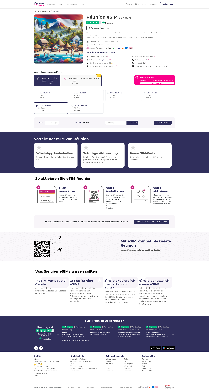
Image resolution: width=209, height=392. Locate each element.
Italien (108, 361)
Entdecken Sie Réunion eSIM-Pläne (151, 222)
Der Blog (37, 376)
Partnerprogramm (41, 366)
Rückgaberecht (76, 366)
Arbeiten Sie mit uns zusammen (47, 371)
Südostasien (146, 369)
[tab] (47, 80)
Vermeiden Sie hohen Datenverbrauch (85, 369)
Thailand (127, 369)
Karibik (144, 364)
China (108, 369)
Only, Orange (104, 60)
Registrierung (167, 4)
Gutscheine (74, 371)
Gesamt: (78, 123)
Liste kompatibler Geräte (148, 250)
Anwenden (132, 123)
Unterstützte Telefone (78, 359)
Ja (147, 60)
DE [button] (138, 4)
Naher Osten (147, 361)
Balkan (126, 359)
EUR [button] (144, 4)
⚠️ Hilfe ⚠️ (38, 364)
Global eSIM (111, 359)
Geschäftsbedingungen (107, 387)
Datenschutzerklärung (73, 387)
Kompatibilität (72, 4)
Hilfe (82, 4)
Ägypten (109, 364)
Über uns (37, 359)
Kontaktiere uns (40, 373)
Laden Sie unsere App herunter (46, 361)
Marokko (109, 371)
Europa (145, 359)
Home (36, 11)
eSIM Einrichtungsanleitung (81, 361)
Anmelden (154, 4)
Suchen (130, 4)
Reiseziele (51, 4)
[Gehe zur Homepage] (39, 4)
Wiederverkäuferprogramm (45, 369)
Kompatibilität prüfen (100, 28)
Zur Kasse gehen (162, 123)
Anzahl (40, 123)
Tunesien (127, 371)
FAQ (60, 4)
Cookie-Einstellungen (126, 387)
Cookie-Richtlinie (90, 387)
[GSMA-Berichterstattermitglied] (169, 387)
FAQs (72, 364)
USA (125, 361)
